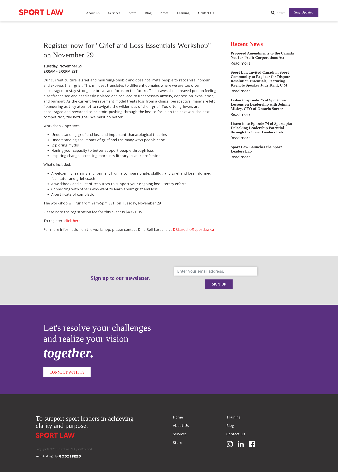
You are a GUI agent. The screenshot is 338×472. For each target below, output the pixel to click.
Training (233, 417)
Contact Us (206, 13)
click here (72, 220)
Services (114, 13)
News (164, 13)
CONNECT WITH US (66, 372)
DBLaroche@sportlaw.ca (193, 229)
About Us (93, 13)
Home (178, 417)
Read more (241, 63)
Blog (148, 13)
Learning (183, 13)
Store (132, 13)
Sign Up (219, 284)
